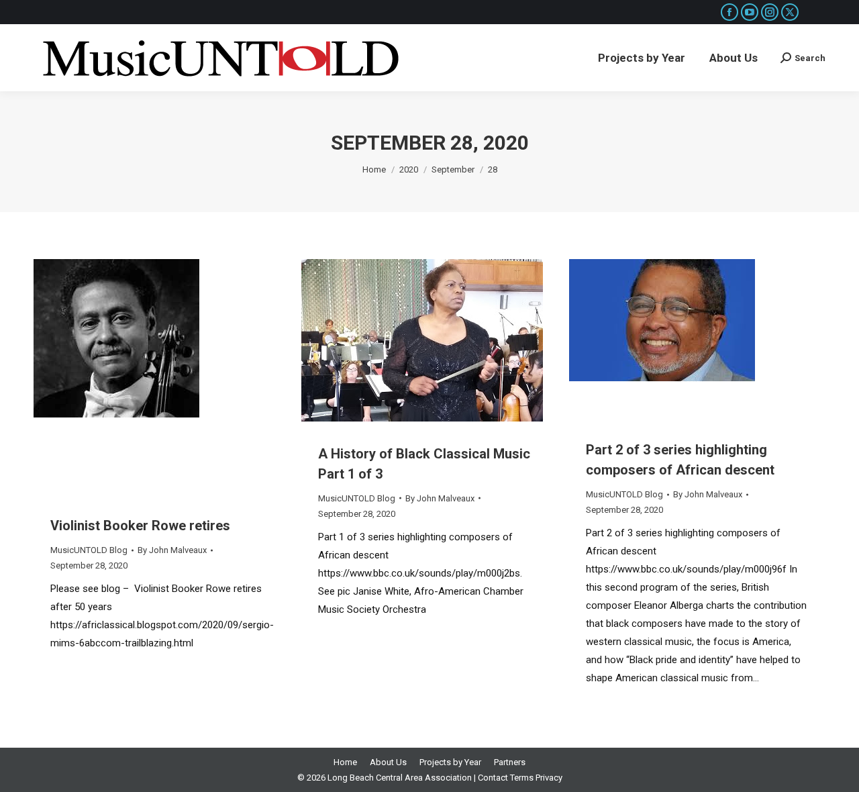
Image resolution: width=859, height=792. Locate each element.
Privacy (549, 778)
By (172, 550)
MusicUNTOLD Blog (89, 550)
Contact (493, 778)
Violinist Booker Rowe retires (140, 525)
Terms (522, 778)
